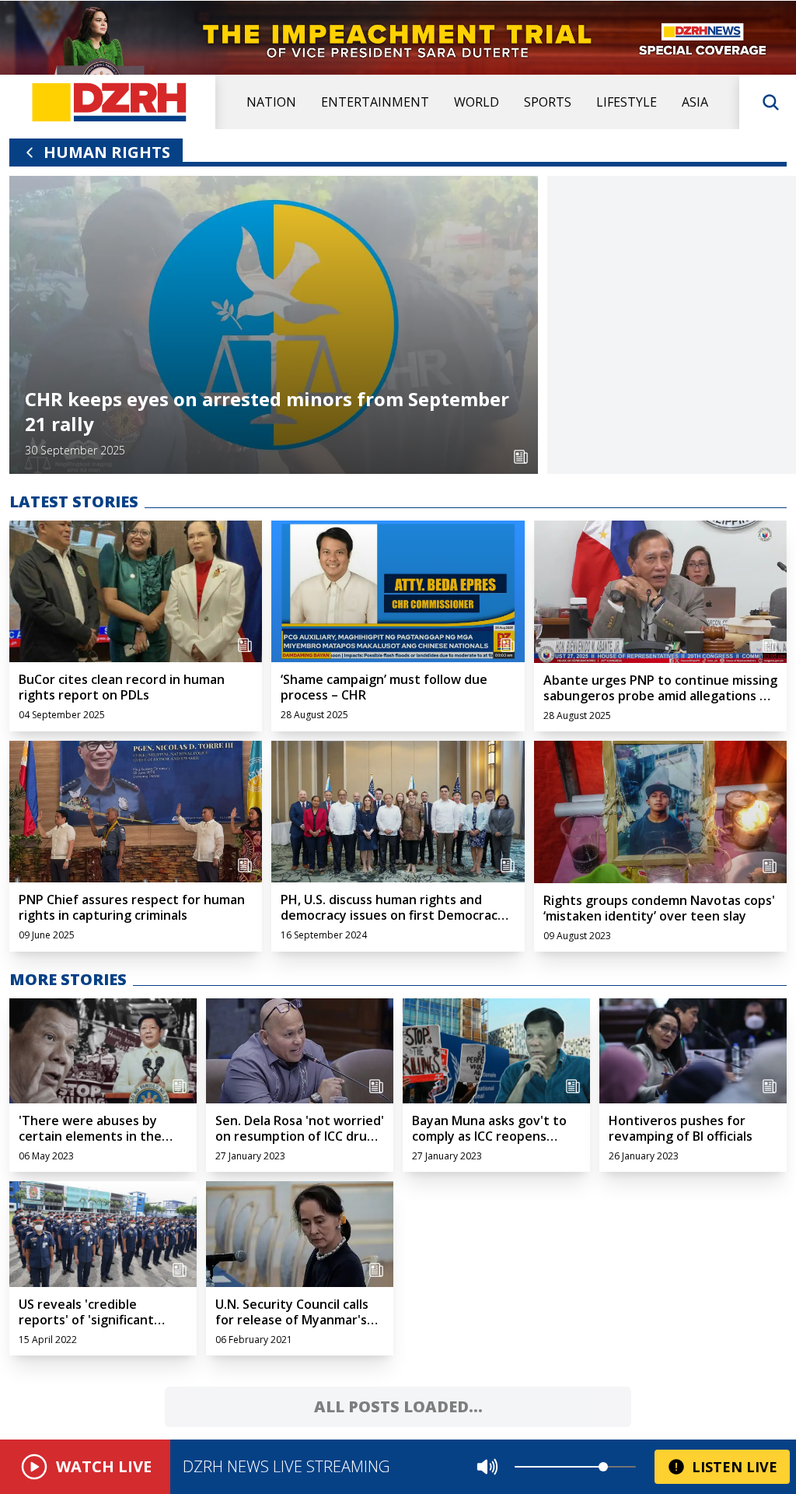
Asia (695, 101)
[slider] (603, 1466)
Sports (547, 101)
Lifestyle (626, 101)
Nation (271, 101)
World (476, 101)
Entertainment (375, 101)
